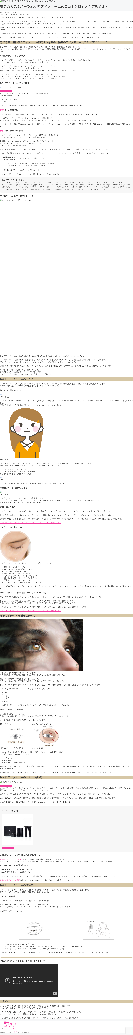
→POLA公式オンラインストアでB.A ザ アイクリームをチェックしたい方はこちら (30, 523)
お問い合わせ (9, 1026)
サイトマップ (9, 1028)
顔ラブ (14, 1032)
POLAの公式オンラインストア (11, 859)
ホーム (6, 1022)
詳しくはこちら (6, 91)
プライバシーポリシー (12, 1024)
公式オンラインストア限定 (10, 880)
